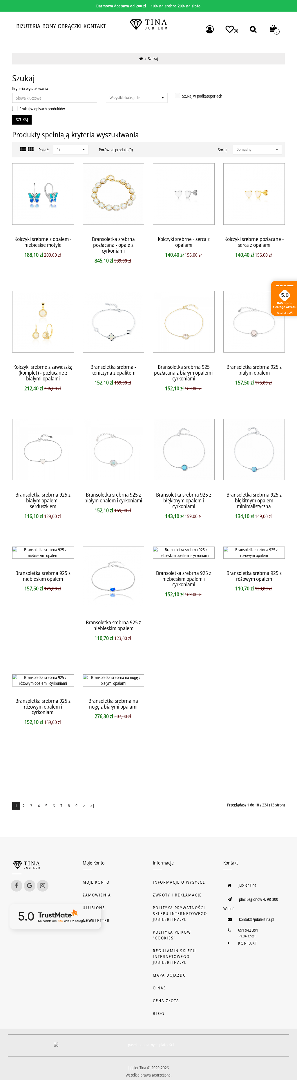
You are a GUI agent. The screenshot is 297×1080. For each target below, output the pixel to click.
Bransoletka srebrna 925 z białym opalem (254, 369)
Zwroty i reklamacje (177, 895)
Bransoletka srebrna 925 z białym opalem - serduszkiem (42, 500)
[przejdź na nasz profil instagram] (42, 886)
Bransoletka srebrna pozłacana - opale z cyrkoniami (113, 245)
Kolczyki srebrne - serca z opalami (184, 242)
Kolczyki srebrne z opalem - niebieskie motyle (43, 242)
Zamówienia (97, 895)
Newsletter (96, 920)
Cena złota (166, 1000)
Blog (158, 1013)
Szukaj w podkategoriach (202, 96)
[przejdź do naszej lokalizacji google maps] (29, 886)
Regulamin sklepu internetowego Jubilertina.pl (174, 956)
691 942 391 (248, 930)
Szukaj (153, 58)
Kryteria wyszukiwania (30, 88)
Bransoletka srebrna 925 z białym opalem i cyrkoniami (113, 497)
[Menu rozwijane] (210, 29)
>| (92, 805)
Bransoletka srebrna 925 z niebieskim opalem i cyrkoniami (183, 578)
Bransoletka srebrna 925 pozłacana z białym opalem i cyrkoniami (183, 372)
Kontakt (247, 943)
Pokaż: (44, 149)
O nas (159, 988)
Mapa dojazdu (169, 975)
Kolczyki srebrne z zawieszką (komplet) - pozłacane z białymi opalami (43, 372)
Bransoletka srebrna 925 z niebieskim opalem (42, 575)
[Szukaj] (253, 29)
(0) (236, 30)
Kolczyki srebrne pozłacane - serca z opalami (254, 242)
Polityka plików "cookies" (172, 935)
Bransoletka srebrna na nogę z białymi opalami (113, 703)
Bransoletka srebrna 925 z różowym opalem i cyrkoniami (42, 706)
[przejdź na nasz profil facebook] (16, 886)
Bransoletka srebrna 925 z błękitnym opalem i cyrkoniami (183, 500)
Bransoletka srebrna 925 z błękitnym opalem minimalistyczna (254, 500)
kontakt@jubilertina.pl (256, 919)
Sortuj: (223, 149)
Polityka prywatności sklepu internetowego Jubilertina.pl (180, 913)
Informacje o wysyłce (179, 882)
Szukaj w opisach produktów (42, 109)
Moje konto (96, 882)
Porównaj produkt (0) (116, 149)
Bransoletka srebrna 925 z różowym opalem (254, 575)
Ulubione (94, 907)
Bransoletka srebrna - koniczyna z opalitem (113, 369)
